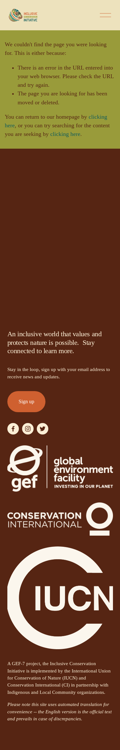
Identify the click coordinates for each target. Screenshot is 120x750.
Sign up (26, 401)
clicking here (65, 134)
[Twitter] (42, 428)
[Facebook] (13, 428)
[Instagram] (28, 428)
